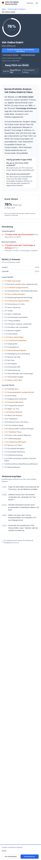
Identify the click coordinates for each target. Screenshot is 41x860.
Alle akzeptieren (29, 856)
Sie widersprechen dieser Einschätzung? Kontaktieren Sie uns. (18, 541)
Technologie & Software (16, 9)
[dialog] (20, 852)
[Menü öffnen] (36, 3)
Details (4, 850)
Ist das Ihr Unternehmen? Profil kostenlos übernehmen (20, 50)
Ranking (30, 3)
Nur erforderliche (11, 856)
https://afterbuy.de (9, 46)
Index (4, 9)
